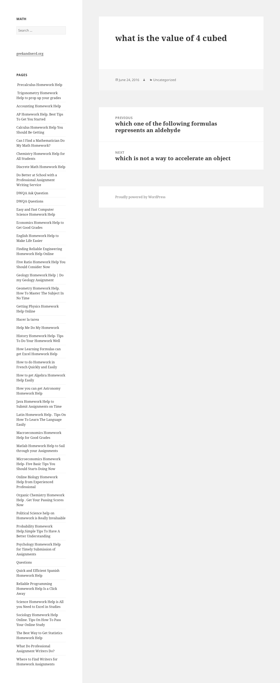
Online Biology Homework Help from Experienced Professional (37, 482)
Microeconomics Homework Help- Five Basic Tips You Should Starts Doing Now (38, 464)
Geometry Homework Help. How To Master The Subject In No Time (40, 293)
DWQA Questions (29, 201)
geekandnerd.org (29, 53)
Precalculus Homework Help (39, 84)
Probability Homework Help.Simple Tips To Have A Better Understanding (38, 531)
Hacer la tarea (27, 319)
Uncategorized (164, 80)
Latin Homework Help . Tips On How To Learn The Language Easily (41, 419)
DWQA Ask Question (32, 193)
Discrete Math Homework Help (40, 167)
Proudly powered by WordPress (140, 197)
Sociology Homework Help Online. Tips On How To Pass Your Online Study (38, 620)
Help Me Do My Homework (37, 327)
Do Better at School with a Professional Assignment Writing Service (36, 180)
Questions (24, 562)
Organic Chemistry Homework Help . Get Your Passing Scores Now (40, 500)
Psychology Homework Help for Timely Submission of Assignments (38, 549)
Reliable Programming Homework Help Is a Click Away (36, 588)
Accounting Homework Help (38, 106)
